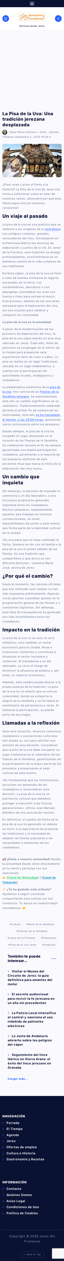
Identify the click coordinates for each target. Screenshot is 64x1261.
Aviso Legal (15, 1201)
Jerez (42, 132)
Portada (12, 1123)
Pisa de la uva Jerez (23, 944)
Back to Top (34, 1254)
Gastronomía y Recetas (25, 1159)
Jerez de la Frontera (22, 937)
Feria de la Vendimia (41, 924)
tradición (49, 944)
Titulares (8, 136)
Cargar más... (18, 1078)
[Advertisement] (32, 70)
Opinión (54, 132)
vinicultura (52, 229)
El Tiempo (14, 1129)
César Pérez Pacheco (23, 132)
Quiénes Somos (19, 1195)
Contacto (14, 1189)
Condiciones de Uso (22, 1207)
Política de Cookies (22, 1213)
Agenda (12, 1135)
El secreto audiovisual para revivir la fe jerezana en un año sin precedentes (31, 998)
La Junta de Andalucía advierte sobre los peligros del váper (30, 1040)
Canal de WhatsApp (23, 877)
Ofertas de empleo (21, 1147)
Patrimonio (49, 937)
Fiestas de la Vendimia (32, 931)
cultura (16, 924)
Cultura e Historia (20, 1153)
